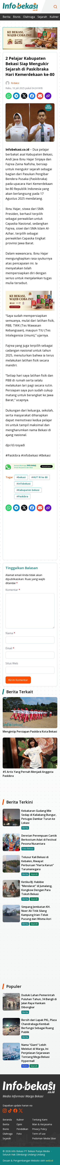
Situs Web (12, 663)
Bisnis (16, 17)
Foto (19, 1133)
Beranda (7, 1119)
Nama (10, 633)
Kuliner (54, 17)
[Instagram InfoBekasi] (5, 1111)
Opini (19, 1124)
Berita (6, 17)
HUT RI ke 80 (39, 477)
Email (10, 648)
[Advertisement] (30, 536)
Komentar (13, 590)
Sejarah (42, 17)
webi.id (49, 1160)
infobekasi (23, 483)
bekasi (21, 477)
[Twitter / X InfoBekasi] (21, 1111)
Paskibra (22, 496)
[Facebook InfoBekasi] (15, 1111)
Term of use (39, 1133)
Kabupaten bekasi (27, 490)
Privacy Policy (39, 1129)
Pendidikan (22, 1129)
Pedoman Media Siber (44, 1138)
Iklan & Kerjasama (42, 1124)
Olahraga (29, 17)
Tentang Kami (39, 1119)
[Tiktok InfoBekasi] (10, 1111)
